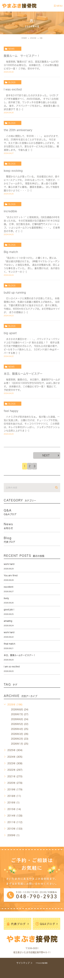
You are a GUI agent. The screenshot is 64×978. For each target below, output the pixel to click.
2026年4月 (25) (19, 729)
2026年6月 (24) (19, 719)
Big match (11, 251)
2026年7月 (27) (19, 714)
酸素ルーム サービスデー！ (22, 55)
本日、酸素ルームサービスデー (23, 373)
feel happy (11, 410)
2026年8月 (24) (19, 709)
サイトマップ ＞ (24, 963)
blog (9, 539)
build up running (15, 292)
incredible (10, 211)
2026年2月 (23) (19, 739)
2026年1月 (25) (19, 744)
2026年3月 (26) (19, 734)
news (11, 49)
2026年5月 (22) (19, 724)
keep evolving (13, 170)
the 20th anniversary (18, 130)
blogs (11, 82)
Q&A (10, 512)
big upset (10, 333)
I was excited (13, 89)
